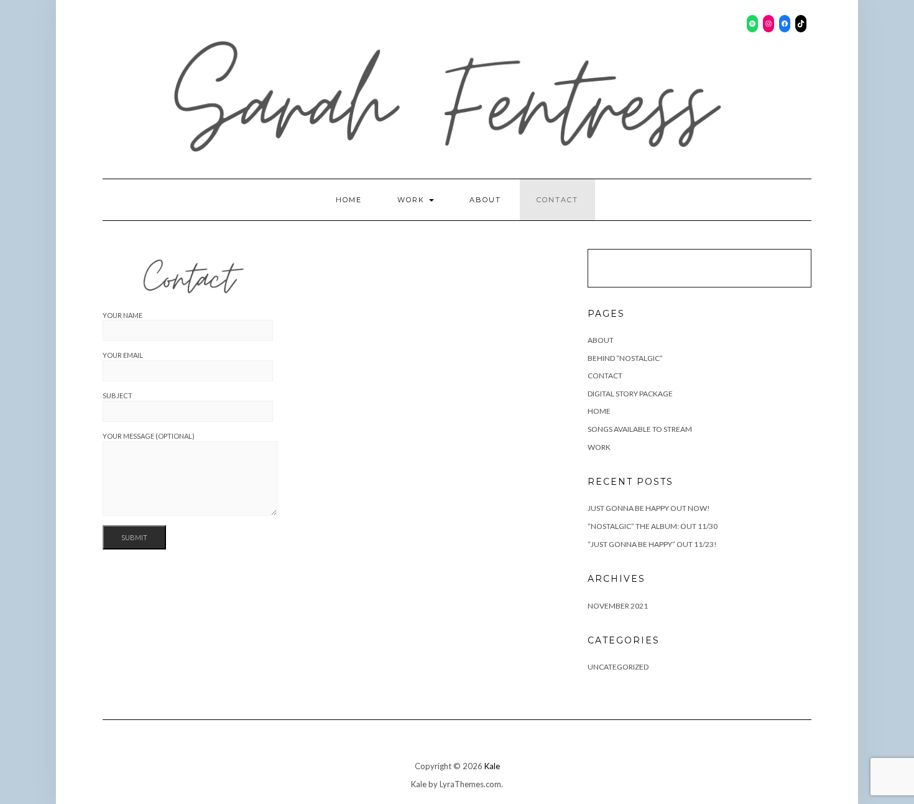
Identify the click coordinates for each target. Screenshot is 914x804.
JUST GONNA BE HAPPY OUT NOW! (649, 508)
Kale (492, 766)
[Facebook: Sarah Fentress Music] (784, 23)
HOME (349, 199)
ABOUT (485, 199)
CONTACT (557, 199)
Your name (122, 315)
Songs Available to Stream (640, 429)
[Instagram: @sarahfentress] (768, 23)
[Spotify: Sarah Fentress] (752, 23)
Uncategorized (618, 666)
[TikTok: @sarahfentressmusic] (800, 23)
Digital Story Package (630, 393)
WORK (412, 199)
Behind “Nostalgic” (625, 358)
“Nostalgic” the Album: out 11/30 (653, 526)
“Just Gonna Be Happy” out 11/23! (652, 544)
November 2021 (618, 605)
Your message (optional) (149, 436)
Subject (117, 395)
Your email (123, 355)
